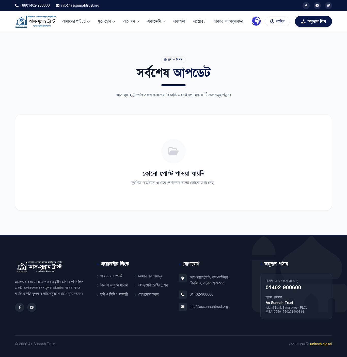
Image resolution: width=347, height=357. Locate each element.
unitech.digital (321, 344)
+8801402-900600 (35, 5)
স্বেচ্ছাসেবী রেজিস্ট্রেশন (153, 285)
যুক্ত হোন (104, 21)
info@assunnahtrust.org (80, 5)
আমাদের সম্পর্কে (111, 276)
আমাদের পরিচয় (74, 21)
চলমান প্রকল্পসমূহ (150, 276)
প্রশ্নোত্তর (199, 21)
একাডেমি (154, 21)
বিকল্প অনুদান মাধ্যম (114, 285)
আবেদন (129, 21)
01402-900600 (201, 294)
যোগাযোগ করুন (148, 294)
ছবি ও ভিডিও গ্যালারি (114, 294)
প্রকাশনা (179, 21)
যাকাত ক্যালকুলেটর (228, 21)
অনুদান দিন (317, 21)
